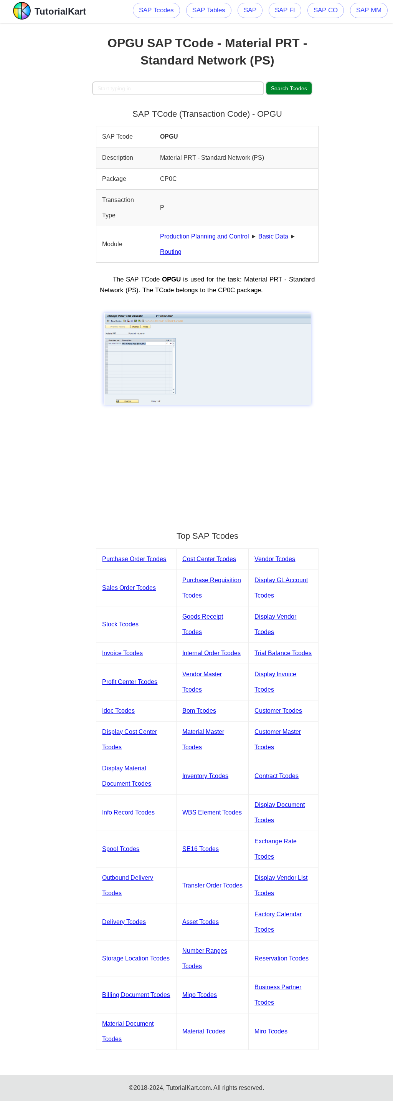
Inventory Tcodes (205, 776)
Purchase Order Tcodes (134, 559)
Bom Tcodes (199, 710)
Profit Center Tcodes (129, 682)
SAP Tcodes (156, 10)
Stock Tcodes (120, 624)
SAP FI (285, 10)
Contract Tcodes (276, 776)
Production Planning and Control (204, 236)
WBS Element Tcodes (212, 812)
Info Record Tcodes (128, 812)
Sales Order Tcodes (129, 587)
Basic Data (273, 236)
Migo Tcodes (199, 995)
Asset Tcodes (200, 922)
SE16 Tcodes (200, 849)
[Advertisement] (46, 138)
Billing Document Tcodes (136, 995)
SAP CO (326, 10)
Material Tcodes (203, 1031)
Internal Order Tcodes (211, 653)
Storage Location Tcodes (136, 958)
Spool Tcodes (120, 849)
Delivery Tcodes (124, 922)
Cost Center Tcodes (209, 559)
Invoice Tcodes (122, 653)
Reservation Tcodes (281, 958)
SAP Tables (208, 10)
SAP (250, 10)
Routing (171, 251)
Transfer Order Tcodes (212, 885)
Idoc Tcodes (118, 710)
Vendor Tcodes (274, 559)
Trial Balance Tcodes (283, 653)
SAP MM (368, 10)
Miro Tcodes (270, 1031)
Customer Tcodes (278, 710)
